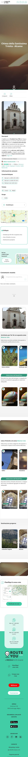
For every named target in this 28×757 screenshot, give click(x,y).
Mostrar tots (5, 337)
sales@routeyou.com (14, 750)
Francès (18, 166)
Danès (7, 166)
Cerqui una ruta (15, 675)
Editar (11, 96)
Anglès (3, 166)
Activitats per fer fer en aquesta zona (12, 234)
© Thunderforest (14, 222)
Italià (22, 166)
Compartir (4, 96)
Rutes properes (6, 260)
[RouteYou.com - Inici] (7, 2)
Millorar (14, 685)
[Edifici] (10, 459)
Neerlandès (5, 167)
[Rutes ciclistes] (10, 356)
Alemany (21, 164)
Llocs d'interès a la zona (9, 237)
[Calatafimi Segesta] (10, 538)
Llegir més (9, 155)
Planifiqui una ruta (15, 666)
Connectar (14, 693)
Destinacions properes (9, 240)
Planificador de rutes (14, 604)
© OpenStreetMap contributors (22, 222)
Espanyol (12, 166)
